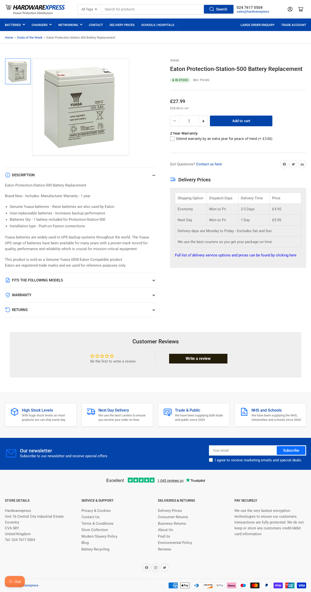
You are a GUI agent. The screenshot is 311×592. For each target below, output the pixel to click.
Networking (68, 25)
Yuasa (174, 60)
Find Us (164, 536)
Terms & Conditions (97, 523)
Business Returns (172, 523)
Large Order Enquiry (258, 25)
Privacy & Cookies (96, 510)
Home (9, 37)
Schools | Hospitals (157, 25)
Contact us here (209, 164)
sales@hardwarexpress (253, 11)
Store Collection (94, 530)
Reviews (164, 549)
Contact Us (90, 517)
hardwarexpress (27, 585)
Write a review (198, 358)
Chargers (40, 25)
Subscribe (291, 450)
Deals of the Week (30, 37)
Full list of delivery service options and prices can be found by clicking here (235, 255)
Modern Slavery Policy (99, 536)
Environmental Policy (175, 543)
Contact (96, 25)
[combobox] (167, 9)
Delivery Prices (122, 25)
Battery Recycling (95, 549)
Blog (85, 543)
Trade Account (293, 25)
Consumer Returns (173, 517)
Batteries (13, 25)
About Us (165, 530)
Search (221, 9)
